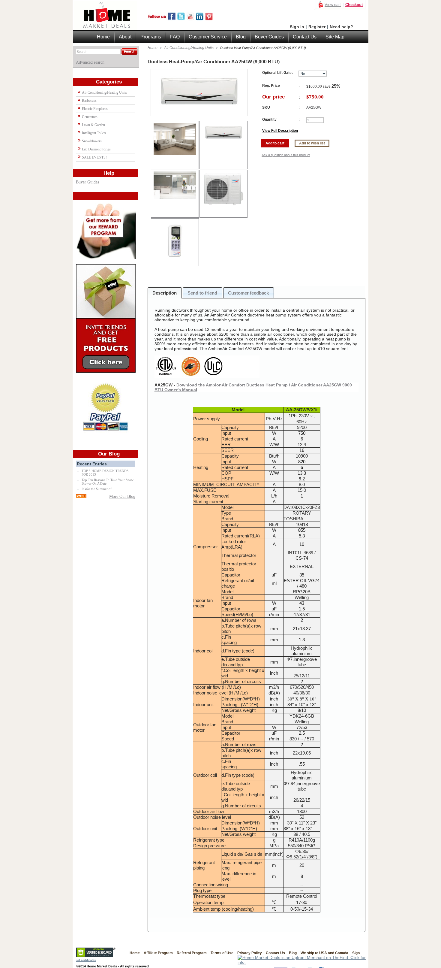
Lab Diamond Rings (96, 149)
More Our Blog (122, 496)
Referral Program (192, 953)
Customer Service (208, 36)
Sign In (358, 953)
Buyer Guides (87, 182)
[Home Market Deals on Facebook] (172, 19)
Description (164, 292)
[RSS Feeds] (81, 497)
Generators (90, 117)
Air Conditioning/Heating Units (189, 48)
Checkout (354, 4)
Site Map (335, 36)
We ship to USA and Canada (324, 953)
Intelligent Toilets (94, 133)
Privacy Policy (249, 953)
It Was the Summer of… (98, 489)
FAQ (175, 36)
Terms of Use (222, 953)
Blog (241, 36)
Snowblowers (92, 141)
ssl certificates (86, 960)
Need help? (341, 26)
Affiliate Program (158, 953)
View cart (333, 4)
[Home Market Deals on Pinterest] (209, 19)
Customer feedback (248, 292)
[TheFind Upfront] (303, 962)
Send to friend (202, 292)
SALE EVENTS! (94, 157)
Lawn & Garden (93, 125)
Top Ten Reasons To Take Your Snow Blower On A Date (108, 481)
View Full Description (280, 131)
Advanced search (90, 62)
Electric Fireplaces (95, 109)
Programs (150, 36)
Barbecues (89, 100)
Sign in (297, 26)
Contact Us (304, 36)
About (125, 36)
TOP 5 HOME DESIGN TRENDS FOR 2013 (105, 472)
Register (317, 26)
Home (153, 48)
